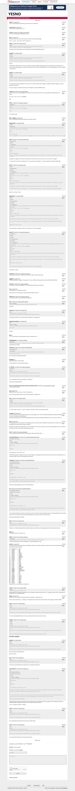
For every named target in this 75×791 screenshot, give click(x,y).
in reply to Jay (21, 708)
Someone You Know (14, 321)
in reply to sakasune (23, 103)
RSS (43, 785)
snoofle (11, 53)
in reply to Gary (22, 619)
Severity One (12, 123)
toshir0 (11, 640)
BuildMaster (65, 788)
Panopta (53, 788)
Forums (46, 1)
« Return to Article (12, 18)
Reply (63, 24)
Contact (29, 785)
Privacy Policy (37, 785)
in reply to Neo (21, 603)
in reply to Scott (22, 43)
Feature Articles (26, 1)
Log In (11, 747)
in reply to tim (24, 310)
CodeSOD (34, 1)
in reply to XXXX (20, 123)
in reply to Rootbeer (22, 432)
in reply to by (25, 668)
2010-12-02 (64, 22)
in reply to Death (18, 53)
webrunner (11, 196)
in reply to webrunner (24, 232)
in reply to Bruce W (25, 296)
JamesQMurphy (13, 340)
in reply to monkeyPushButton (27, 460)
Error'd (40, 1)
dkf (10, 335)
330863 (21, 750)
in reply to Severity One (23, 139)
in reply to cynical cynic (24, 32)
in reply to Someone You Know (32, 437)
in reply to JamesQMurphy (26, 347)
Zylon (10, 532)
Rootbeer (11, 359)
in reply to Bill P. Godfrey (22, 301)
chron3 (11, 72)
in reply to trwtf (22, 165)
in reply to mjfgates (24, 284)
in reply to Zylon (22, 588)
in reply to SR (23, 321)
